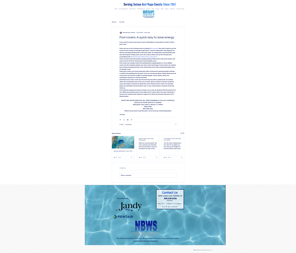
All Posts (114, 22)
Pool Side (121, 22)
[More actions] (176, 33)
